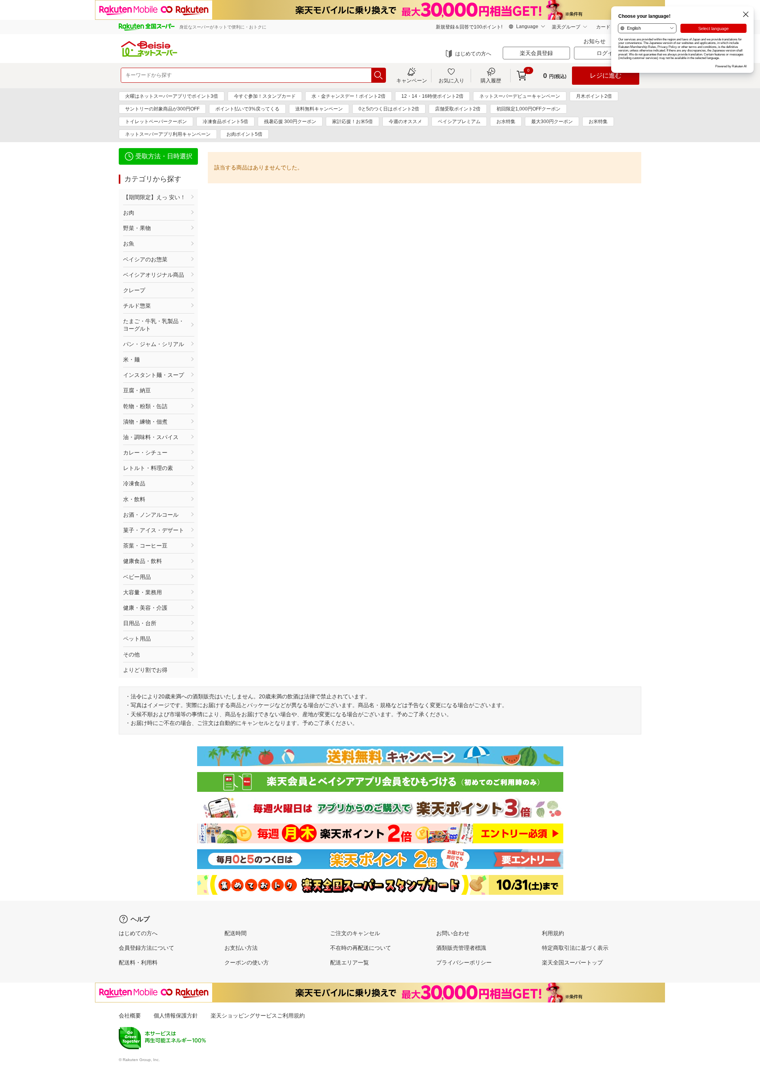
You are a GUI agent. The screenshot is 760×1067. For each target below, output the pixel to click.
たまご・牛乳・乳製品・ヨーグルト (153, 324)
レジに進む (605, 75)
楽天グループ (566, 27)
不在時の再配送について (360, 948)
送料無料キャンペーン (319, 109)
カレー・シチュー (145, 452)
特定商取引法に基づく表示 (575, 948)
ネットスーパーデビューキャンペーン (519, 96)
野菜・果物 (137, 228)
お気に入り (451, 80)
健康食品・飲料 (142, 561)
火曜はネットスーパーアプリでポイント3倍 (171, 96)
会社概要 (130, 1015)
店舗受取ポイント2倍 (458, 109)
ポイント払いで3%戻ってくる (247, 109)
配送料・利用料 (138, 962)
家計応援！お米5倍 (352, 121)
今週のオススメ (405, 121)
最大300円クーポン (552, 121)
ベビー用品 (137, 577)
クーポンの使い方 (246, 962)
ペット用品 (137, 638)
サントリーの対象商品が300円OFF (162, 109)
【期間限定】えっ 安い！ (154, 197)
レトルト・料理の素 (148, 468)
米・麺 (131, 359)
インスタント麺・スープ (153, 375)
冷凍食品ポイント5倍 (225, 121)
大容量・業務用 (142, 592)
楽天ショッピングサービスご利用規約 (258, 1015)
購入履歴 (491, 80)
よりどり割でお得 (145, 670)
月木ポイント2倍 (594, 96)
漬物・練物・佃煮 (145, 421)
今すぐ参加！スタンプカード (265, 96)
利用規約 (553, 933)
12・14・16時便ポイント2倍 (432, 96)
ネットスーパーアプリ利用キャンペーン (168, 134)
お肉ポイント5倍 (244, 134)
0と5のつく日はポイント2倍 (389, 109)
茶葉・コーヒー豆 (145, 545)
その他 (131, 654)
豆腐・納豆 (137, 390)
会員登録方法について (146, 948)
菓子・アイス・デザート (153, 530)
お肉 (128, 212)
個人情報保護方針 (176, 1015)
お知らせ (594, 41)
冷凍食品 (134, 483)
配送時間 (235, 933)
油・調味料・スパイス (151, 437)
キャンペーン (411, 80)
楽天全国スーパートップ (572, 962)
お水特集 (505, 121)
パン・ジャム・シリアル (153, 344)
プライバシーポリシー (464, 962)
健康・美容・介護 (145, 608)
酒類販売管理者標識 (461, 948)
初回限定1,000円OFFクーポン (528, 109)
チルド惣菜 (137, 305)
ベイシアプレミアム (459, 121)
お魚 (128, 243)
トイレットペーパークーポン (156, 121)
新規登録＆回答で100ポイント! (469, 27)
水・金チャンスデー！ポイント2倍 (349, 96)
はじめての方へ (473, 53)
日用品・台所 (139, 623)
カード (603, 27)
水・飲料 (134, 499)
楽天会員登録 (536, 53)
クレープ (134, 290)
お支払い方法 (241, 948)
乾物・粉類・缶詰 (145, 406)
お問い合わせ (452, 933)
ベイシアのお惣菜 (145, 259)
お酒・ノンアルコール (151, 515)
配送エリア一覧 (349, 962)
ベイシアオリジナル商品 (153, 275)
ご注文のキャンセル (355, 933)
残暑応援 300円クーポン (290, 121)
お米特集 (598, 121)
